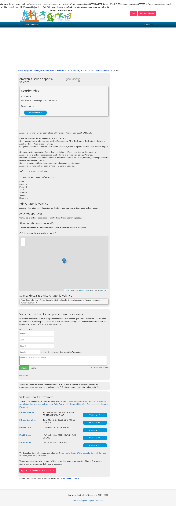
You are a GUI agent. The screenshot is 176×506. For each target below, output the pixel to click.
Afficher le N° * (35, 113)
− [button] (23, 244)
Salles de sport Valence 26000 (95, 70)
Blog (134, 13)
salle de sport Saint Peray (53, 404)
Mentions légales (80, 500)
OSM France (103, 290)
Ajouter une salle (147, 13)
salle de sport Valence (75, 453)
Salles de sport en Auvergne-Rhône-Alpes (36, 70)
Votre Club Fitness (31, 25)
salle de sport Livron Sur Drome (79, 404)
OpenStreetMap (84, 290)
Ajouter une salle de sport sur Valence (37, 470)
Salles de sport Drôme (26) (68, 70)
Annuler (34, 367)
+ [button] (23, 240)
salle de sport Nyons (37, 456)
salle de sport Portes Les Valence (83, 401)
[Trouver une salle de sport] (46, 15)
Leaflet (67, 290)
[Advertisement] (88, 48)
